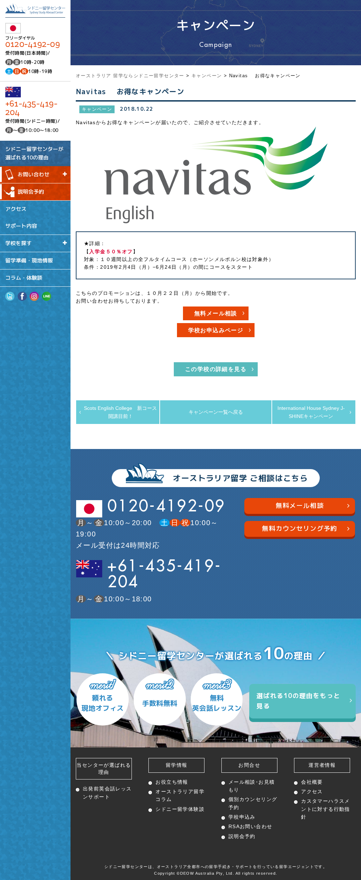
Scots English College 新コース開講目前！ (120, 412)
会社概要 (312, 782)
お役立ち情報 (171, 782)
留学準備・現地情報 (29, 260)
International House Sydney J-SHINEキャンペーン (311, 412)
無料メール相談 (215, 313)
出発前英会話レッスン (107, 792)
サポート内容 (21, 226)
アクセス (15, 208)
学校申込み (242, 817)
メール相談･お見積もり (251, 786)
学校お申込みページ (216, 330)
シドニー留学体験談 (179, 809)
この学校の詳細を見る (215, 369)
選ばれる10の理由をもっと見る (298, 700)
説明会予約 (31, 191)
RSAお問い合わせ (250, 826)
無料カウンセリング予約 (299, 528)
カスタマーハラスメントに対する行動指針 (325, 809)
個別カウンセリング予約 (252, 803)
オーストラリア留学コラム (179, 795)
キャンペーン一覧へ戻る (216, 412)
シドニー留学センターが (34, 153)
